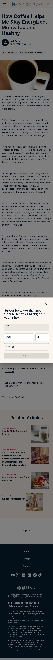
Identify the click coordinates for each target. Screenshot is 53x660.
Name (8, 326)
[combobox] (26, 347)
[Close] (46, 304)
